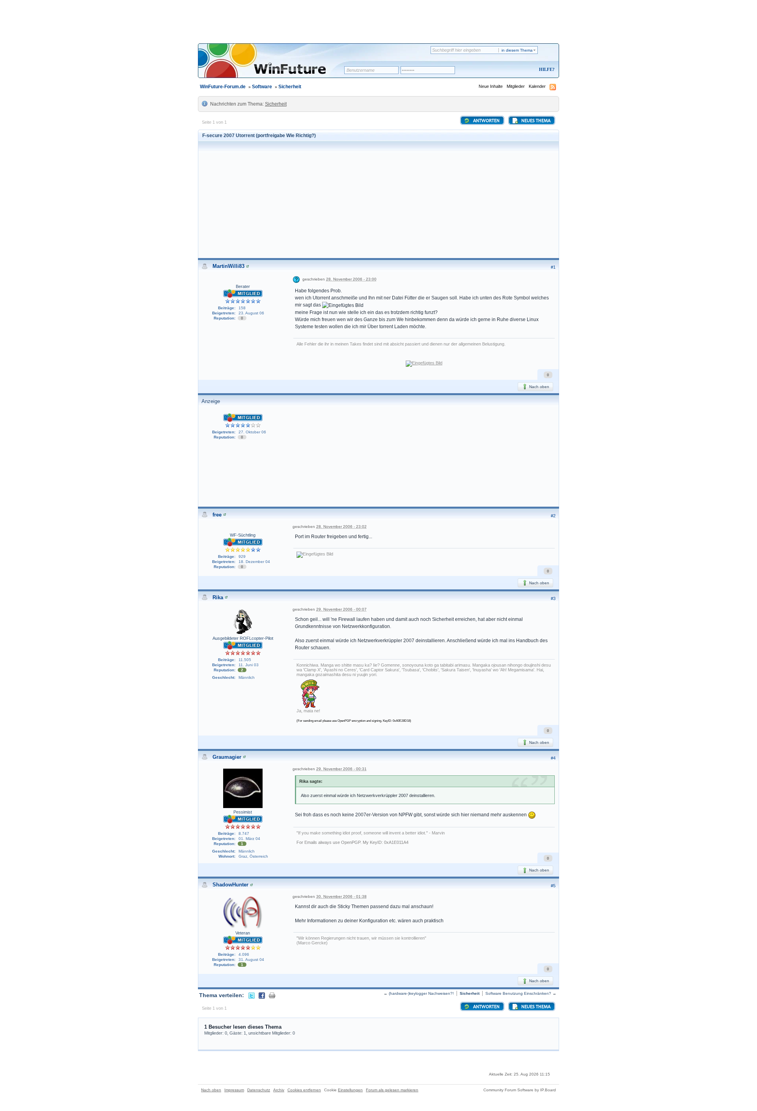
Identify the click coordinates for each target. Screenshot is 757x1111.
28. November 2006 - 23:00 (351, 279)
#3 (553, 598)
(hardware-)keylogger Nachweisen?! (421, 993)
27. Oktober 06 (252, 432)
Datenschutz (258, 1090)
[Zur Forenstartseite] (274, 66)
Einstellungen (350, 1090)
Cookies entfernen (304, 1090)
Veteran (242, 933)
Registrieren (513, 69)
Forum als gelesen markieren (392, 1090)
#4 (553, 758)
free (217, 515)
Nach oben (538, 387)
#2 (553, 515)
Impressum (234, 1090)
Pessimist (242, 812)
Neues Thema (535, 121)
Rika (218, 597)
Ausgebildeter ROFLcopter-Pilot (243, 638)
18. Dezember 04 (254, 561)
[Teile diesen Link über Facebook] (262, 995)
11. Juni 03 (249, 665)
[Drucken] (272, 995)
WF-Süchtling (242, 535)
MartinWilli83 (228, 266)
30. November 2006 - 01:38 (341, 896)
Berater (243, 286)
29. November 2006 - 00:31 (341, 769)
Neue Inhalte (491, 86)
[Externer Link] (424, 363)
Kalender (537, 86)
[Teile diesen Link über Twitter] (251, 995)
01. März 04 (249, 838)
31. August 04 (251, 959)
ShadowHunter (230, 885)
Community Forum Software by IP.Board (519, 1090)
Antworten (486, 121)
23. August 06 (251, 313)
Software (262, 86)
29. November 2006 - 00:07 (341, 609)
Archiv (278, 1090)
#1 (553, 267)
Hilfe (545, 69)
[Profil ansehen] (247, 266)
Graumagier (227, 757)
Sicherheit (289, 86)
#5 (553, 885)
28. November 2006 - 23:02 (341, 526)
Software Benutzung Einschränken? (518, 993)
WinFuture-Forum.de (223, 86)
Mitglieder (516, 86)
